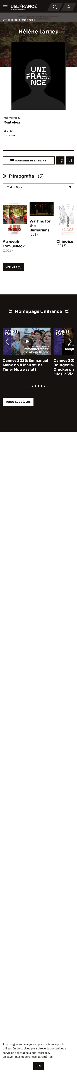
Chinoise (64, 241)
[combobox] (38, 187)
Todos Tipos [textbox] (15, 187)
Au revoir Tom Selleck (14, 243)
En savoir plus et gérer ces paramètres (28, 1056)
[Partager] (60, 160)
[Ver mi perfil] (68, 7)
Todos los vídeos (18, 401)
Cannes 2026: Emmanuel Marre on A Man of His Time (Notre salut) (25, 365)
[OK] (38, 1066)
